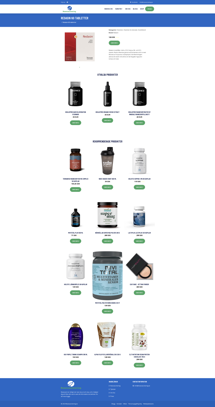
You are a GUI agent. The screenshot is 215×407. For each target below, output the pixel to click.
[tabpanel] (79, 47)
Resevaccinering (115, 386)
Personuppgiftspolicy (135, 404)
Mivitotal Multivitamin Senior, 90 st (107, 303)
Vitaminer (120, 30)
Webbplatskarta (148, 404)
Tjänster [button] (118, 9)
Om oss (127, 9)
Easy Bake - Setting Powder (139, 284)
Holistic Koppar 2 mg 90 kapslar (139, 179)
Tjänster (113, 389)
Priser (150, 9)
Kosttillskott (142, 30)
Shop (142, 9)
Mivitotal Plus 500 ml (75, 233)
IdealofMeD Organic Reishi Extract (107, 112)
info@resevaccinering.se (146, 2)
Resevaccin (108, 9)
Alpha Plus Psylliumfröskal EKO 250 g (107, 354)
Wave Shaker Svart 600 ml (107, 179)
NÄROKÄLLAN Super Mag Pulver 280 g (107, 233)
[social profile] (67, 2)
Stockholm (135, 2)
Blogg (135, 9)
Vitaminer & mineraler (130, 30)
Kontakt (119, 404)
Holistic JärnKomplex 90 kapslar (75, 284)
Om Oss (112, 393)
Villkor (125, 404)
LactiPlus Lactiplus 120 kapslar (139, 233)
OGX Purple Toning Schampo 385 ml (75, 354)
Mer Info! (114, 43)
